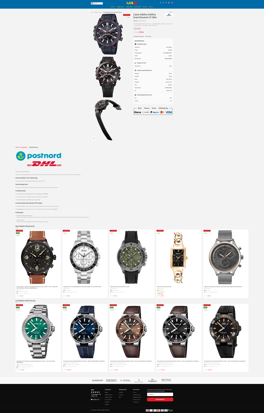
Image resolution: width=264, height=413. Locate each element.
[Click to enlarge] (93, 138)
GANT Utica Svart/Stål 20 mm (164, 286)
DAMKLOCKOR (160, 288)
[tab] (21, 147)
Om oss (134, 392)
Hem (92, 12)
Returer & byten (136, 399)
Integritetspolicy (136, 394)
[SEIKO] (98, 380)
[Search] (163, 2)
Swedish (95, 3)
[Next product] (172, 12)
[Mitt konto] (160, 2)
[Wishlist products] (166, 2)
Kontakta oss (136, 402)
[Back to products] (171, 12)
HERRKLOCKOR (98, 12)
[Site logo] (132, 2)
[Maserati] (125, 380)
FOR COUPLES (108, 399)
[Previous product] (169, 12)
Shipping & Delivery (137, 397)
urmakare (107, 404)
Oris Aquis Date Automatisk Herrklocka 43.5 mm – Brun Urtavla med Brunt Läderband (131, 361)
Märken (106, 392)
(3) (163, 292)
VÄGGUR (107, 402)
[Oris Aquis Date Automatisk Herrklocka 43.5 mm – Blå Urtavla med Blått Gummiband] (85, 332)
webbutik (121, 392)
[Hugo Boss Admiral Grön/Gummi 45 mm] (132, 257)
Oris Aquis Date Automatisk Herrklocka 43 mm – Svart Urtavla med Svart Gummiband (225, 361)
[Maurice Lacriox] (166, 380)
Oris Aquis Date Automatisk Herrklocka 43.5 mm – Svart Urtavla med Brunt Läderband (178, 361)
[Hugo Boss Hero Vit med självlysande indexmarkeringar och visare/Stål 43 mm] (85, 257)
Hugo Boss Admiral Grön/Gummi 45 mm (119, 286)
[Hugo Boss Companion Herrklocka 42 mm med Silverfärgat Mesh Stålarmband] (226, 257)
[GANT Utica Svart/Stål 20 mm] (179, 257)
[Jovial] (111, 380)
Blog (120, 397)
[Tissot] (139, 380)
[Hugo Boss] (152, 380)
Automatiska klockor (27, 364)
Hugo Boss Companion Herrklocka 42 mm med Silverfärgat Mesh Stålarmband (223, 286)
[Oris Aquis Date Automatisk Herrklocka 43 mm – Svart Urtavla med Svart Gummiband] (226, 332)
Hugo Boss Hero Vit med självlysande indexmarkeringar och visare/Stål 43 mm (82, 286)
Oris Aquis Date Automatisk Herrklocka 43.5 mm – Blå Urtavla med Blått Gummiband (83, 361)
